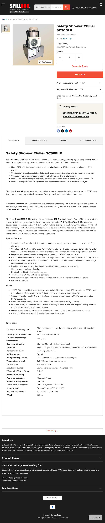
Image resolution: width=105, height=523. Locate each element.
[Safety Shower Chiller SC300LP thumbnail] (6, 28)
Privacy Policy (56, 515)
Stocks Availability (39, 140)
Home (4, 19)
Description (13, 140)
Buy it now (80, 74)
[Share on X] (62, 130)
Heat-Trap (67, 38)
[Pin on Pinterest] (70, 130)
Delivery (63, 140)
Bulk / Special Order (88, 140)
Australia (51, 498)
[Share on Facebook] (58, 130)
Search (46, 515)
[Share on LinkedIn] (66, 130)
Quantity (60, 52)
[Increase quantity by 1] (79, 57)
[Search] (66, 7)
